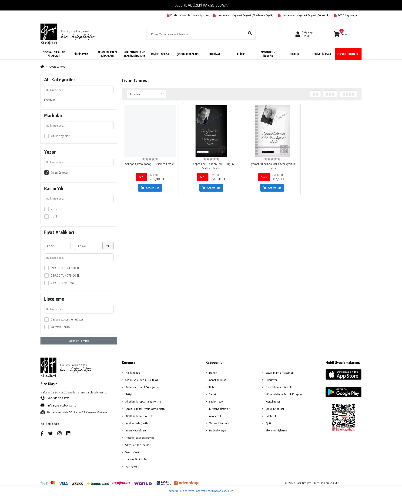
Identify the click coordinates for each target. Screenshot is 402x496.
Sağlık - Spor (216, 401)
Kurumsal (129, 363)
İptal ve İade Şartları (137, 423)
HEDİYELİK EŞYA (321, 54)
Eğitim (269, 423)
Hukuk (213, 372)
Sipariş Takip (133, 452)
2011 (54, 216)
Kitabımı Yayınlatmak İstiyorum (189, 15)
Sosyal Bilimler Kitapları (280, 372)
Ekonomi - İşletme (276, 430)
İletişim (129, 394)
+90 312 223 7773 (58, 398)
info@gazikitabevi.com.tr (62, 405)
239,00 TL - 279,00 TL (65, 275)
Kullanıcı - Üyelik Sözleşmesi (142, 387)
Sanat (212, 394)
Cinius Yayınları (60, 136)
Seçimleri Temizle (79, 340)
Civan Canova (59, 172)
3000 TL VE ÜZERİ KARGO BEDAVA (201, 5)
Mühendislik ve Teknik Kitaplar (284, 394)
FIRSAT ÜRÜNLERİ (348, 54)
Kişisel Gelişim (274, 401)
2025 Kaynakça (347, 15)
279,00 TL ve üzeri (62, 283)
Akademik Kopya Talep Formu (143, 401)
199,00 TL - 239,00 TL (65, 268)
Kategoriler (215, 363)
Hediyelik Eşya (217, 430)
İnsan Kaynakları (135, 430)
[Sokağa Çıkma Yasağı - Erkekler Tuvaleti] (150, 131)
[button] (342, 34)
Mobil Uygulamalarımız (343, 363)
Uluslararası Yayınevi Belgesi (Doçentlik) (305, 15)
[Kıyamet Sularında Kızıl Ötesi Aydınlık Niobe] (272, 131)
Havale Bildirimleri (136, 459)
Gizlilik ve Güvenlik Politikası (141, 380)
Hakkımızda (132, 372)
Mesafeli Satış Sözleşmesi (139, 437)
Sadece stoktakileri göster (67, 319)
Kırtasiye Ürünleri (219, 408)
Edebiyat (49, 100)
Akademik (215, 416)
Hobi (211, 387)
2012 (54, 209)
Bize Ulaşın (48, 384)
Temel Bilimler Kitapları (280, 387)
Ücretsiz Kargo (60, 327)
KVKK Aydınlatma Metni (139, 416)
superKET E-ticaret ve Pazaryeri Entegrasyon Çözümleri (201, 491)
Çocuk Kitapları (275, 408)
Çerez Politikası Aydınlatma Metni (145, 408)
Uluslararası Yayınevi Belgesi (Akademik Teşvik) (245, 15)
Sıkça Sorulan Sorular (138, 445)
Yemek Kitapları (219, 423)
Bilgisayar (271, 380)
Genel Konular (217, 380)
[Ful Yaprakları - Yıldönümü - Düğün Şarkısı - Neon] (211, 131)
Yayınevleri (132, 466)
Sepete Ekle (152, 187)
